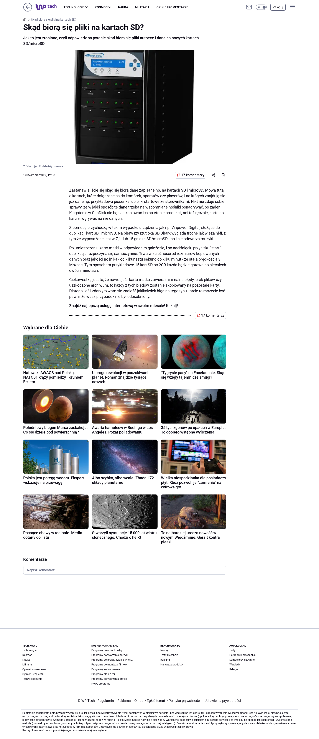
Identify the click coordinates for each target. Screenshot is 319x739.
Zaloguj (278, 7)
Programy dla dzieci (103, 674)
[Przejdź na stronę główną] (27, 10)
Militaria (142, 7)
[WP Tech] (49, 7)
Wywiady (234, 664)
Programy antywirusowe (105, 669)
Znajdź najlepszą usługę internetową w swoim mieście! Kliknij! (123, 305)
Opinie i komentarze (172, 7)
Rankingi (165, 659)
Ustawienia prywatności (222, 701)
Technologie (74, 7)
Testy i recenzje (169, 655)
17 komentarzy (192, 175)
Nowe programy (100, 683)
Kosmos (101, 7)
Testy (232, 650)
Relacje (233, 669)
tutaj (104, 730)
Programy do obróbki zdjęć (107, 650)
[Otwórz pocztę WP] (248, 7)
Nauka (123, 7)
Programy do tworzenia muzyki (109, 655)
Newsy (164, 650)
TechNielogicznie (32, 678)
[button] (261, 7)
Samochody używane (242, 659)
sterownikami (177, 201)
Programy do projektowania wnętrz (112, 659)
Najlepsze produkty (171, 664)
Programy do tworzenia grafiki (109, 678)
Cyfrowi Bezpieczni (33, 674)
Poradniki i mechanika (242, 655)
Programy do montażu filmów (109, 664)
